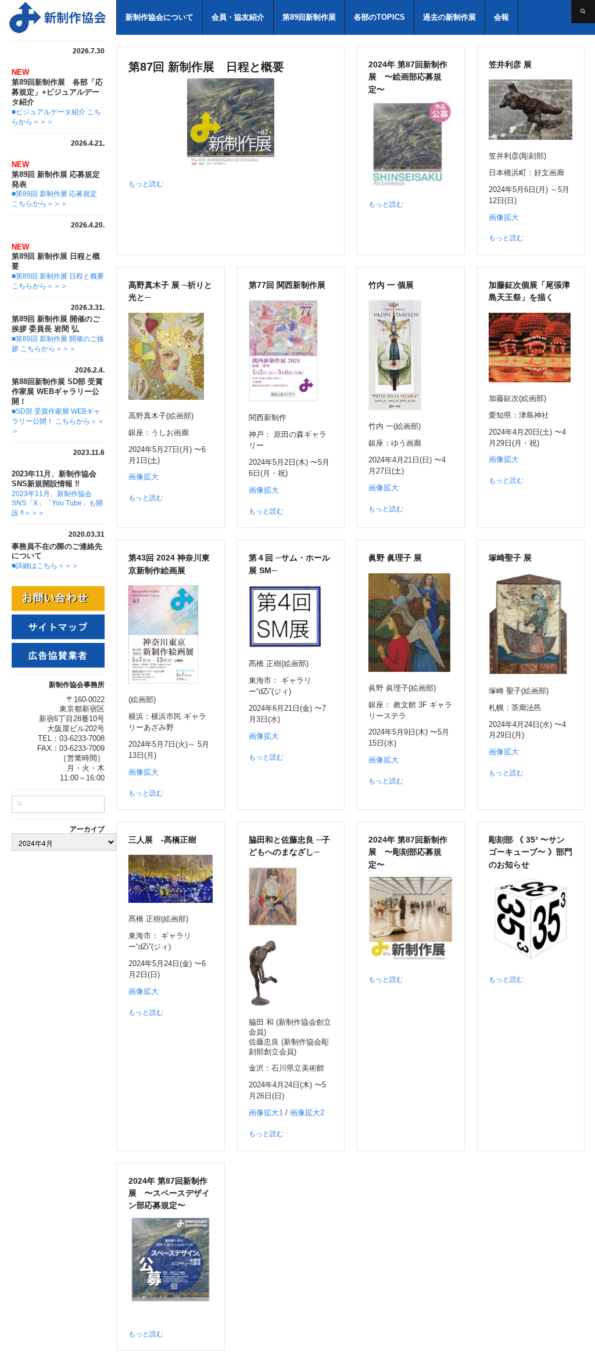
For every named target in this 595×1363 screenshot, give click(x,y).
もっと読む (145, 184)
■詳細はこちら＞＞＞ (45, 566)
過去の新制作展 (449, 17)
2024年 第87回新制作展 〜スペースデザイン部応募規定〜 (169, 1193)
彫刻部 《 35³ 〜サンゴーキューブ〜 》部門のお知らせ (530, 852)
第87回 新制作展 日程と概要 (206, 66)
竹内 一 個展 (391, 285)
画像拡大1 (266, 1112)
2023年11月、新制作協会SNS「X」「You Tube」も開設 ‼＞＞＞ (57, 504)
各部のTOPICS (379, 17)
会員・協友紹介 (238, 17)
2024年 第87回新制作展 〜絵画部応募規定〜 (407, 77)
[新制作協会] (58, 23)
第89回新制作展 (309, 17)
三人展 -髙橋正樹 (162, 839)
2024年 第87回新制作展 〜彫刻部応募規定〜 (407, 852)
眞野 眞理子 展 (395, 557)
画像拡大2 (307, 1112)
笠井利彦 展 (510, 64)
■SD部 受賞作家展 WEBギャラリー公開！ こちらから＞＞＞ (58, 421)
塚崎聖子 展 (510, 557)
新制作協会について (159, 17)
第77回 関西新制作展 (287, 285)
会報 (501, 17)
